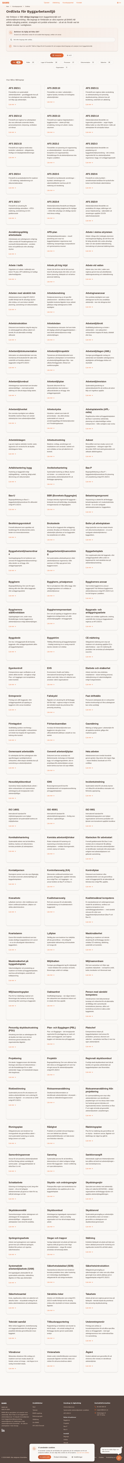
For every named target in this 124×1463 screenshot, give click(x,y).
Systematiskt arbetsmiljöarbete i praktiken (76, 1410)
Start (34, 1407)
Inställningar (78, 1457)
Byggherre (67, 1420)
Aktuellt (66, 1442)
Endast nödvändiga (60, 1457)
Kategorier (58, 55)
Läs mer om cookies (83, 1452)
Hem (7, 6)
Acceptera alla (45, 1457)
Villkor (94, 1457)
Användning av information (114, 1457)
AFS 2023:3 (67, 1413)
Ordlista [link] (27, 6)
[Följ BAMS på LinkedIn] (3, 1430)
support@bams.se (102, 1410)
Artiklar (66, 1439)
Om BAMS (36, 1422)
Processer (69, 62)
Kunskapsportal (68, 2)
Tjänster (46, 2)
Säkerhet (105, 62)
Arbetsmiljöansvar (69, 1407)
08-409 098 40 (101, 1407)
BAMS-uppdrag (37, 1413)
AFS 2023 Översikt (38, 1425)
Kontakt (79, 2)
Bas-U (65, 1429)
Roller (30, 62)
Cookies (101, 1457)
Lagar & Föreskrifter (49, 62)
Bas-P (65, 1426)
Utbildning (56, 2)
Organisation (61, 67)
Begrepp (66, 1436)
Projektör (66, 1423)
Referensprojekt (37, 1416)
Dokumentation (87, 62)
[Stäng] (121, 1448)
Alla (16, 62)
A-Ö (70, 55)
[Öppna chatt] (119, 1458)
